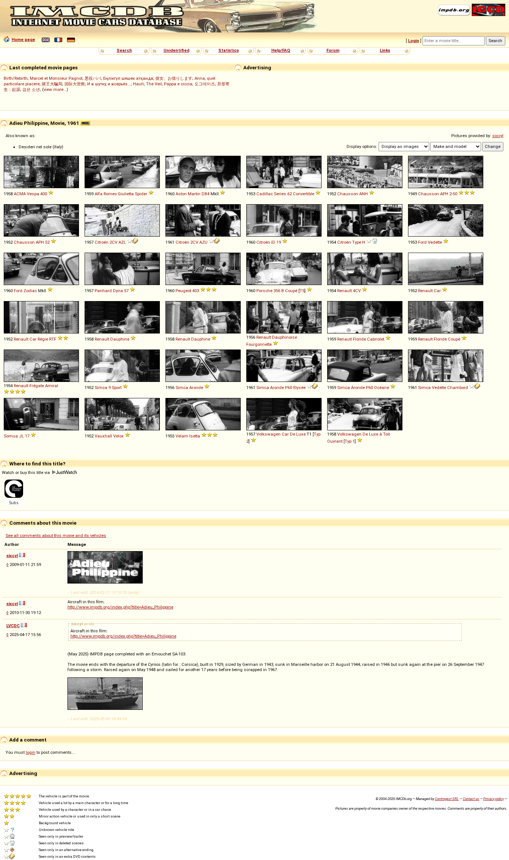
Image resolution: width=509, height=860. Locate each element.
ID (273, 242)
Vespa (33, 193)
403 (195, 290)
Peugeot (183, 290)
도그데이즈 (205, 83)
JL (21, 436)
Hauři (138, 83)
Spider (141, 193)
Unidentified (176, 50)
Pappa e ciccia (178, 83)
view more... (55, 89)
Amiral (51, 385)
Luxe (301, 434)
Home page (23, 39)
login (30, 752)
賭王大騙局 (52, 83)
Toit (386, 434)
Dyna (118, 290)
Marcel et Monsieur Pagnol (56, 78)
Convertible (303, 193)
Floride (359, 339)
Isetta (194, 436)
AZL (122, 242)
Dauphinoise (284, 337)
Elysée (299, 387)
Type (356, 242)
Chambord (457, 387)
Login (413, 40)
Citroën (101, 242)
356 (277, 290)
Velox (118, 436)
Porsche (264, 290)
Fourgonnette (259, 344)
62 (289, 193)
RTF (52, 339)
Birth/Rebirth (16, 78)
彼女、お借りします (173, 78)
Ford (422, 242)
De (292, 434)
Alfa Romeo (106, 193)
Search (124, 50)
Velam (182, 436)
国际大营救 (74, 83)
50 (455, 193)
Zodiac (30, 290)
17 (27, 436)
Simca (101, 387)
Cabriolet (375, 339)
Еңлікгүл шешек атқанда (128, 78)
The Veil (154, 83)
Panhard (103, 290)
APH (444, 193)
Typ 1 (350, 441)
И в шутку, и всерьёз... (109, 83)
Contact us (471, 799)
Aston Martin (188, 193)
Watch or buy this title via (26, 472)
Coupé (291, 290)
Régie (43, 339)
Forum (332, 50)
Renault (344, 290)
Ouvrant (334, 441)
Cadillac (264, 193)
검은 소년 (31, 89)
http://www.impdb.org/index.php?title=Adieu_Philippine (120, 607)
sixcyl (497, 135)
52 (47, 242)
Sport (116, 387)
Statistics (228, 50)
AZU (203, 242)
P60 (288, 387)
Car (437, 290)
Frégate (36, 385)
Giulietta (126, 193)
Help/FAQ (280, 50)
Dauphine (119, 339)
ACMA (20, 193)
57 (126, 290)
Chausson (347, 193)
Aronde (196, 387)
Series (280, 193)
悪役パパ (93, 78)
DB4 (205, 193)
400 (43, 193)
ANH (363, 193)
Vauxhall (103, 436)
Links (385, 50)
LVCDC (13, 625)
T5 (302, 290)
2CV (113, 242)
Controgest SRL (447, 799)
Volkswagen (268, 434)
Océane (381, 387)
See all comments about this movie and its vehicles (56, 535)
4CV (357, 290)
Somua (11, 436)
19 (278, 242)
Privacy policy (493, 799)
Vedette (435, 242)
